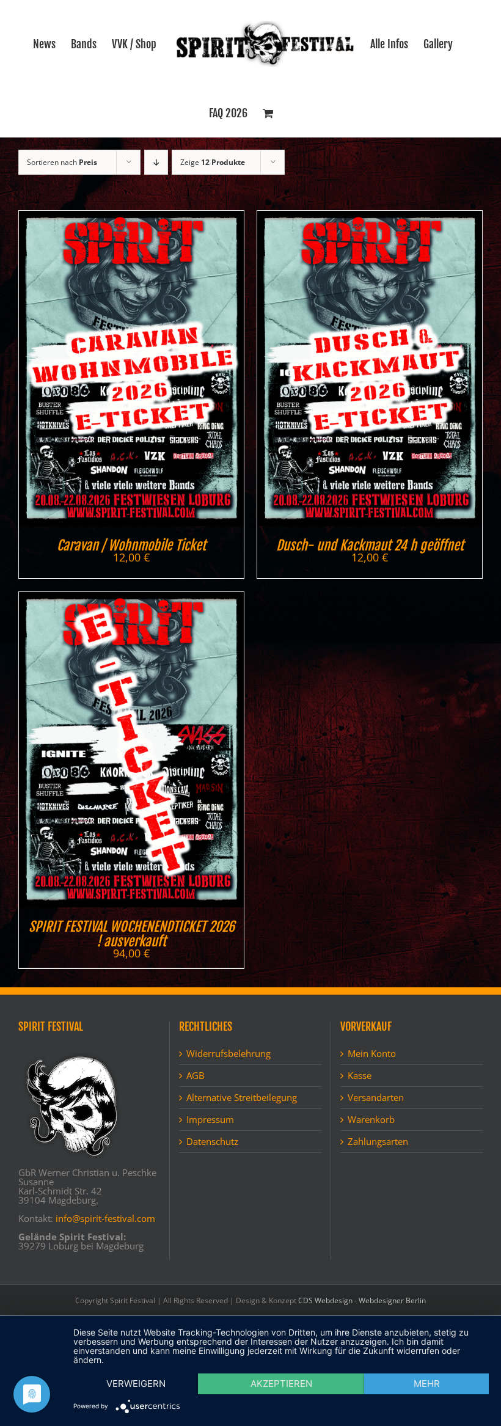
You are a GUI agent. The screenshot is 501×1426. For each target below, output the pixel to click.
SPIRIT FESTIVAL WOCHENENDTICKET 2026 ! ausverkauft (132, 933)
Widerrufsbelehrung (228, 1053)
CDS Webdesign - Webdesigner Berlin (362, 1300)
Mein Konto (372, 1053)
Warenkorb (371, 1119)
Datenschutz (212, 1141)
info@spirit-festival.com (105, 1218)
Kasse (359, 1075)
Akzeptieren (281, 1383)
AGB (195, 1075)
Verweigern (136, 1383)
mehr (427, 1383)
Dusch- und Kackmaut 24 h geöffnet (370, 545)
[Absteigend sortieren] (156, 162)
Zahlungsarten (378, 1141)
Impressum (210, 1119)
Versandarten (376, 1097)
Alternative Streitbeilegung (241, 1097)
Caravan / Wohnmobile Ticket (131, 545)
